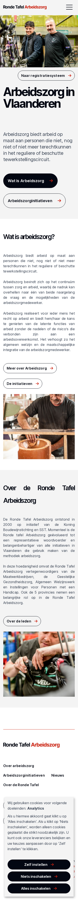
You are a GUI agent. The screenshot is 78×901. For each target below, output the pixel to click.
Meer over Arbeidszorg (27, 368)
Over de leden (19, 621)
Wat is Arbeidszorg (26, 180)
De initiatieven (19, 383)
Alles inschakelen (35, 888)
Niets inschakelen (36, 876)
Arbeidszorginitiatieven (30, 200)
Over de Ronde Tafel (21, 785)
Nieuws (57, 775)
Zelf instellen (35, 864)
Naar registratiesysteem (43, 75)
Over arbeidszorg (18, 766)
